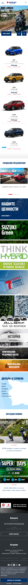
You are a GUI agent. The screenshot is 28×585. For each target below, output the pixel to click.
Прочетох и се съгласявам (14, 580)
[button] (10, 194)
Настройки (9, 583)
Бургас (3, 391)
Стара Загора (6, 396)
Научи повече (4, 575)
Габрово (4, 393)
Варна (3, 386)
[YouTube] (19, 565)
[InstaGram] (11, 565)
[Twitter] (17, 565)
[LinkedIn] (14, 565)
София (3, 384)
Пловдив (4, 389)
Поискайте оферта (17, 66)
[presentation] (19, 33)
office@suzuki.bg (19, 523)
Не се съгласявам (17, 583)
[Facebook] (9, 565)
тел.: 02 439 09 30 (9, 523)
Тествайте (9, 66)
